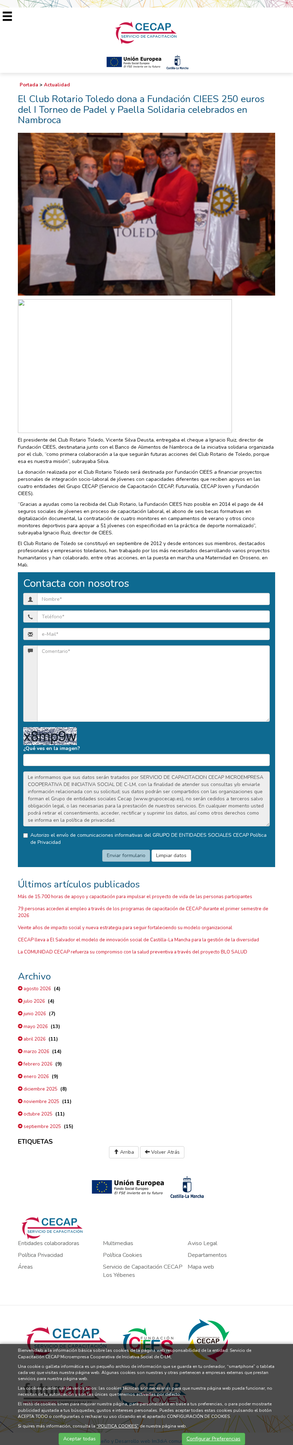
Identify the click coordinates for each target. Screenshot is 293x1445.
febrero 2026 (38, 1064)
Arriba (126, 1152)
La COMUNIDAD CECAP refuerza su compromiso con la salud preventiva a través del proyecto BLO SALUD (132, 952)
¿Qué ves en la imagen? (51, 748)
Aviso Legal (202, 1243)
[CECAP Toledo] (146, 32)
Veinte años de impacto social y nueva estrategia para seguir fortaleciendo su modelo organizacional (125, 928)
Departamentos (207, 1255)
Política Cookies (122, 1255)
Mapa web (201, 1267)
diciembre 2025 (40, 1089)
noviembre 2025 (41, 1101)
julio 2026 (34, 1001)
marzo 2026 (36, 1051)
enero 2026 (36, 1076)
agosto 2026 (37, 989)
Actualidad (57, 85)
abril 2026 (34, 1039)
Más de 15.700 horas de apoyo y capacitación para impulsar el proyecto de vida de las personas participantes (135, 896)
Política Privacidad (40, 1255)
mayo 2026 (35, 1026)
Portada (29, 85)
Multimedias (118, 1243)
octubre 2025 (38, 1114)
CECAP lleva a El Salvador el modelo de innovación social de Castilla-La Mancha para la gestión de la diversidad (138, 940)
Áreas (25, 1267)
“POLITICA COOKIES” (117, 1426)
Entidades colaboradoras (48, 1243)
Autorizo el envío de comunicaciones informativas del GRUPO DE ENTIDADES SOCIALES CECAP (148, 839)
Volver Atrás (165, 1152)
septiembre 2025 (42, 1126)
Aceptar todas (79, 1438)
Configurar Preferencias (213, 1438)
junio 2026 (34, 1014)
